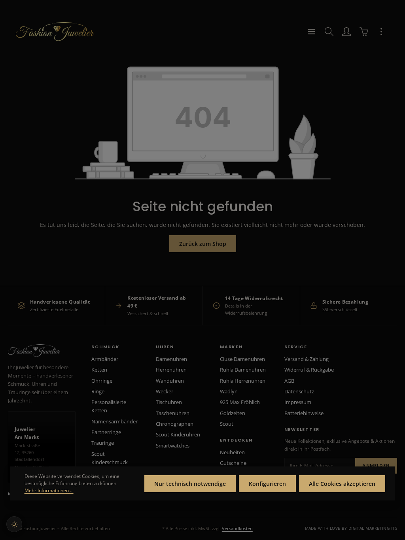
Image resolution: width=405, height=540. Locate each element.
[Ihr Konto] (346, 32)
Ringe (97, 391)
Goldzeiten (232, 413)
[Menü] (312, 32)
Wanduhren (170, 380)
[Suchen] (329, 32)
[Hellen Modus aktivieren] (14, 524)
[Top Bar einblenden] (381, 32)
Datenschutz (299, 391)
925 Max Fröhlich (240, 402)
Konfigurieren (267, 483)
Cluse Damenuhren (242, 359)
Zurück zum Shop (202, 243)
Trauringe (102, 442)
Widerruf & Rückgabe (309, 369)
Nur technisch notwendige (190, 483)
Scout (226, 423)
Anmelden (376, 465)
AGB (289, 380)
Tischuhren (169, 402)
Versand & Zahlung (306, 359)
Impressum (297, 402)
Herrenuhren (171, 369)
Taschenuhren (172, 413)
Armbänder (104, 359)
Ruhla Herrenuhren (242, 380)
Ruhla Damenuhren (243, 369)
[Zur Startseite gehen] (55, 31)
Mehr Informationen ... (49, 490)
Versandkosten (237, 528)
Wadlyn (229, 391)
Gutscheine (233, 462)
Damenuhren (171, 359)
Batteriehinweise (304, 413)
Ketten (99, 369)
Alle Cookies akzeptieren (342, 483)
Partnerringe (106, 432)
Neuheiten (232, 452)
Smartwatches (172, 445)
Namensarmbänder (114, 421)
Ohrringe (101, 380)
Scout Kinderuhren (178, 434)
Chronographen (174, 423)
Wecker (164, 391)
